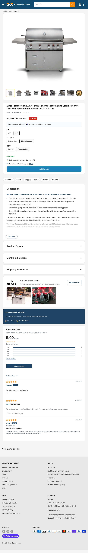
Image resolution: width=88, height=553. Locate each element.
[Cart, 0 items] (84, 4)
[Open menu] (3, 4)
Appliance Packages (10, 467)
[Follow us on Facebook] (3, 531)
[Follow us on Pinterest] (11, 531)
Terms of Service (8, 506)
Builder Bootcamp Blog (56, 485)
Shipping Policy (8, 499)
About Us (51, 467)
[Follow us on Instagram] (7, 531)
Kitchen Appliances (9, 485)
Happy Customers (54, 481)
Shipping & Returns (31, 180)
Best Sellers (6, 471)
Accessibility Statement (11, 513)
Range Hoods (7, 481)
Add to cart (44, 169)
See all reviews (11, 359)
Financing (51, 478)
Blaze (10, 11)
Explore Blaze (74, 282)
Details (31, 164)
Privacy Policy (7, 510)
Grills (15, 11)
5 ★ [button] (8, 347)
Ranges (5, 478)
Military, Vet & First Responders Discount (63, 474)
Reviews (55, 180)
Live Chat (10, 321)
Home (5, 11)
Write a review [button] (19, 366)
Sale (4, 474)
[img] (11, 382)
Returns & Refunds (9, 503)
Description (8, 180)
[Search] (72, 4)
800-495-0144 (23, 321)
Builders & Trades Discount (58, 471)
